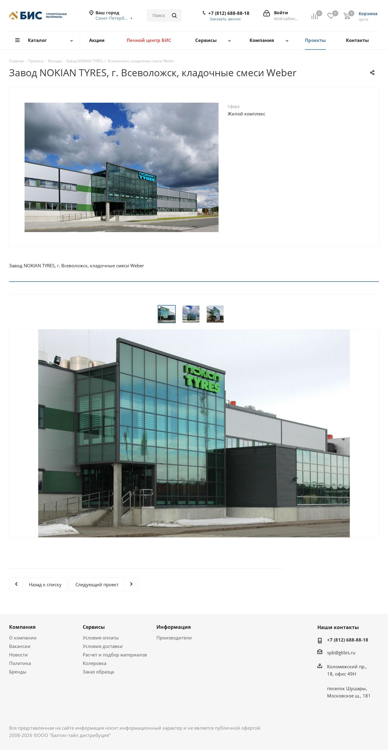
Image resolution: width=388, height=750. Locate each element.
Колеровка (94, 663)
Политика (20, 663)
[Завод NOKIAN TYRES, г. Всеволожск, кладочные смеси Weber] (122, 167)
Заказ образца (98, 672)
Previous (13, 167)
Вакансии (20, 646)
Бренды (17, 672)
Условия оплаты (101, 638)
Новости (18, 655)
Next (229, 167)
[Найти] (174, 15)
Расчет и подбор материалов (115, 655)
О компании (23, 638)
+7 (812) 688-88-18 (228, 13)
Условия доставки (103, 646)
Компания (22, 627)
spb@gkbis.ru (341, 652)
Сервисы (94, 627)
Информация (173, 627)
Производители (174, 638)
